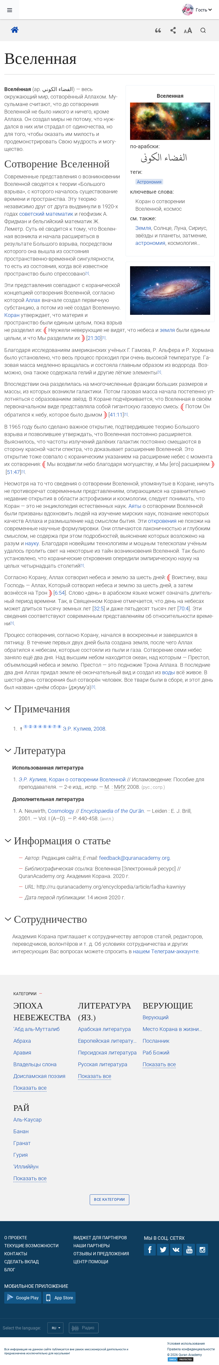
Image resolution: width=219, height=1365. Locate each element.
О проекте (15, 1237)
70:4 (184, 608)
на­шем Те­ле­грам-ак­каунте (165, 951)
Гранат (22, 1142)
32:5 (99, 608)
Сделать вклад (21, 1261)
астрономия (150, 242)
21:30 (94, 337)
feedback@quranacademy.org (134, 857)
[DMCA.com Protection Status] (191, 1359)
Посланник (156, 1040)
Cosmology (61, 810)
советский (31, 213)
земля (167, 329)
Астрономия (149, 182)
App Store (63, 1297)
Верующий (156, 1017)
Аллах (33, 299)
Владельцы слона (35, 1064)
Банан (21, 1131)
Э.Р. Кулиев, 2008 (84, 728)
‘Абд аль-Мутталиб (36, 1028)
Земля (143, 227)
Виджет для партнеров (100, 1237)
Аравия (22, 1052)
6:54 (60, 592)
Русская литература (102, 1064)
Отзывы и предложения (101, 1253)
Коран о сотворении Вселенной (87, 779)
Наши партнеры (91, 1245)
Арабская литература (104, 1028)
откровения (162, 520)
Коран (11, 314)
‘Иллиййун (25, 1166)
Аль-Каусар (27, 1119)
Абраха (22, 1040)
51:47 (13, 471)
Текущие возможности (31, 1245)
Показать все (29, 1087)
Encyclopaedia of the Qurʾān (112, 810)
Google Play (27, 1297)
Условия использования (186, 1343)
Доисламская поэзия (39, 1075)
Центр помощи (90, 1261)
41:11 (116, 414)
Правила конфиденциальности (191, 1349)
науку (32, 543)
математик (59, 213)
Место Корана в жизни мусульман (173, 1028)
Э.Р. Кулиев (32, 779)
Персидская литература (107, 1052)
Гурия (20, 1154)
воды (168, 672)
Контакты (15, 1253)
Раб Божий (156, 1052)
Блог (9, 1269)
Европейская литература (108, 1040)
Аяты (134, 505)
